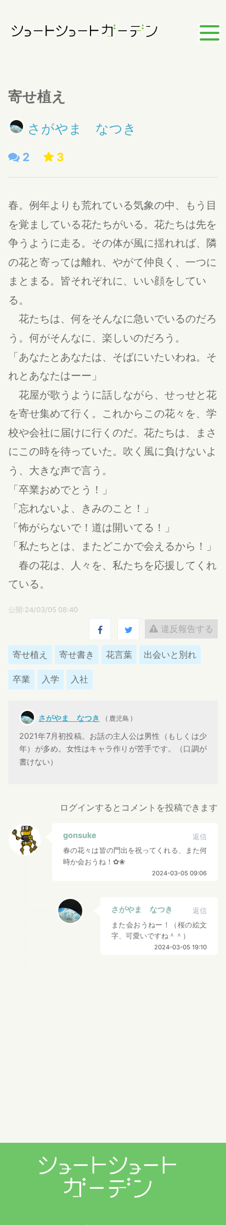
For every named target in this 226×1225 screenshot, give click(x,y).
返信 (200, 837)
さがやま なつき (82, 128)
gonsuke (80, 835)
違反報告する (185, 628)
